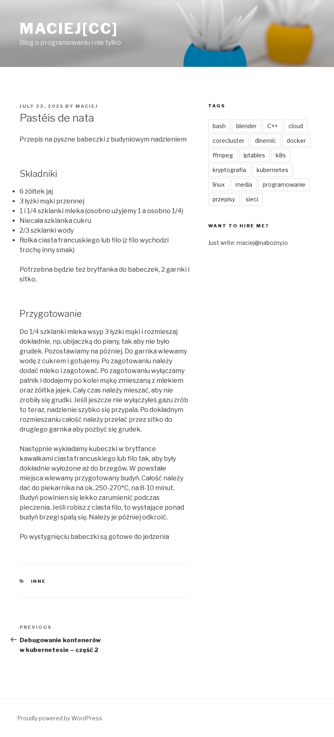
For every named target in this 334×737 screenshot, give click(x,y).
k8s (281, 155)
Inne (38, 581)
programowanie (284, 184)
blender (246, 125)
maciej (86, 106)
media (243, 184)
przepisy (224, 199)
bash (219, 125)
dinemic (265, 140)
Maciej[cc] (69, 28)
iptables (254, 155)
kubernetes (272, 169)
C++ (272, 125)
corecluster (228, 140)
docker (296, 140)
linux (219, 184)
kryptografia (229, 169)
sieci (252, 199)
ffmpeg (223, 155)
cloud (295, 125)
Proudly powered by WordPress (59, 718)
